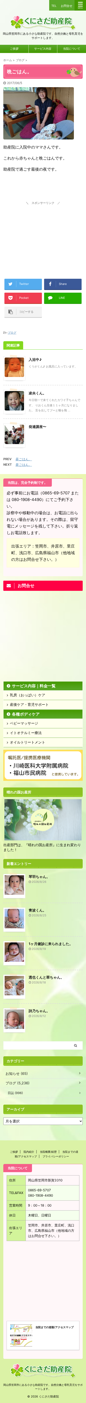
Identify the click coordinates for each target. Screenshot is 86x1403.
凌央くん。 (37, 393)
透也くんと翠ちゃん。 (46, 977)
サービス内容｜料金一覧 (34, 686)
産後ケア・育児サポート (29, 704)
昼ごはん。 (23, 459)
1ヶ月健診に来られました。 (51, 944)
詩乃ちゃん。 (39, 1011)
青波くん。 (37, 910)
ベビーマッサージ (24, 723)
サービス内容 (42, 48)
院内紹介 (29, 1151)
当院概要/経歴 (48, 1151)
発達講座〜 (37, 426)
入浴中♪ (35, 359)
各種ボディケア (26, 714)
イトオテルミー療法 (26, 733)
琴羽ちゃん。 (39, 876)
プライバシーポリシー (56, 1156)
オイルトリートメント (27, 742)
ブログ (12, 332)
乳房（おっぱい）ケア (27, 695)
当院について (71, 48)
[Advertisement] (43, 233)
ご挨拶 (14, 48)
